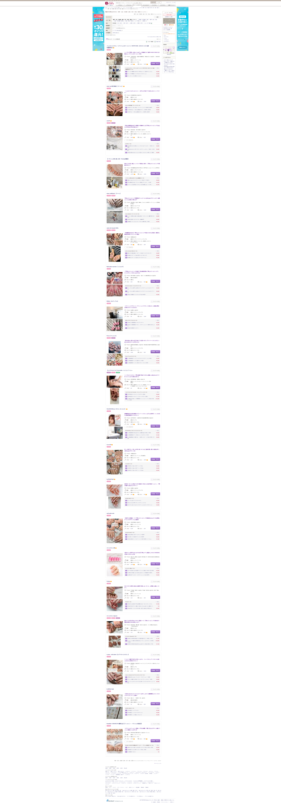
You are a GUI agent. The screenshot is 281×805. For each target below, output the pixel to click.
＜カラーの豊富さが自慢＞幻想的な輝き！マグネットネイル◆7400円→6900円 (140, 217)
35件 (145, 281)
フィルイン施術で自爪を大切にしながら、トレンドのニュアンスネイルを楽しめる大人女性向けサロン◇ (141, 660)
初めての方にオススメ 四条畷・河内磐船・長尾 (115, 791)
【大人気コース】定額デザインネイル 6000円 (135, 536)
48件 (131, 244)
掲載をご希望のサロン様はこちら (167, 800)
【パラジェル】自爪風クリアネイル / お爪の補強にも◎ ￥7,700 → (139, 184)
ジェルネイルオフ (113, 772)
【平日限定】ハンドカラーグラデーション (135, 712)
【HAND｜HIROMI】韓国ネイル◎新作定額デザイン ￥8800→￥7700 (140, 638)
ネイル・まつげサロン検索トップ (116, 7)
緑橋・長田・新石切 (129, 20)
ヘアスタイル (128, 5)
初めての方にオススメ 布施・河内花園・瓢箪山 (147, 791)
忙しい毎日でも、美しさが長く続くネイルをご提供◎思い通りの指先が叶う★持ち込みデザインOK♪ (141, 450)
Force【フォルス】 (112, 335)
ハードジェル (133, 771)
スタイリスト (166, 36)
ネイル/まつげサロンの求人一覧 (154, 36)
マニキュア (157, 772)
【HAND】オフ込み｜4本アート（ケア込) (135, 465)
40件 (131, 494)
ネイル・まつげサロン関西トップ (128, 7)
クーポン (165, 38)
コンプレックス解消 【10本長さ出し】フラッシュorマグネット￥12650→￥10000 (140, 641)
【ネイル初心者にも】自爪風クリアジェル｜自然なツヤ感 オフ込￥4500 (140, 570)
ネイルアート (137, 773)
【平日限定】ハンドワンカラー (133, 710)
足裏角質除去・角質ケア (120, 774)
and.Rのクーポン (128, 143)
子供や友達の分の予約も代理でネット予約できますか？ (169, 67)
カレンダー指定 (147, 23)
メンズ (158, 2)
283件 (132, 137)
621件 (132, 528)
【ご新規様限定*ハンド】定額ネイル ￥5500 (135, 360)
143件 (145, 101)
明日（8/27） (126, 23)
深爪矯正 (150, 773)
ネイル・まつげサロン (137, 5)
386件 (132, 210)
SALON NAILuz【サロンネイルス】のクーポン (133, 430)
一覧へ (158, 68)
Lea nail (109, 444)
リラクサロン (154, 5)
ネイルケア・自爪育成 (144, 773)
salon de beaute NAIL (113, 228)
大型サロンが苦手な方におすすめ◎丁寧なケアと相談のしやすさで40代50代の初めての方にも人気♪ (142, 553)
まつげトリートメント (137, 783)
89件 (145, 738)
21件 (131, 597)
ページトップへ (158, 763)
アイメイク (107, 784)
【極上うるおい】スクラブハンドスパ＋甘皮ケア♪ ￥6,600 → (138, 180)
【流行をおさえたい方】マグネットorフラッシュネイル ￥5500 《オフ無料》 (140, 150)
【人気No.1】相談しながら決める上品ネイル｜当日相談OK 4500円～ (140, 572)
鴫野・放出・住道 (153, 19)
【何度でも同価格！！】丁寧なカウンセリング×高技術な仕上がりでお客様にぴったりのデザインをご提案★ (142, 519)
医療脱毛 (146, 787)
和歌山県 (125, 768)
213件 (145, 64)
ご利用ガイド (172, 802)
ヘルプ (174, 2)
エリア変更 (137, 20)
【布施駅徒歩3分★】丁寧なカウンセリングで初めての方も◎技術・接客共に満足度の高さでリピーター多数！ (142, 233)
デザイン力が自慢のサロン (149, 796)
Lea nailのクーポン (128, 463)
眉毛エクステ (151, 783)
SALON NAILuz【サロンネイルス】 (116, 409)
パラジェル (156, 771)
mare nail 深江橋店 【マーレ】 (115, 86)
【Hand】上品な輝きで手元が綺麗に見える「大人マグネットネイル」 (140, 603)
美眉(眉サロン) (144, 783)
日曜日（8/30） (140, 23)
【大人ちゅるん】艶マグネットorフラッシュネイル (136, 502)
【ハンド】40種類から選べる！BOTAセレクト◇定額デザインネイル (139, 71)
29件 (145, 704)
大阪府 (114, 768)
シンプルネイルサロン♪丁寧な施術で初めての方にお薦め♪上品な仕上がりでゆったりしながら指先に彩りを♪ (141, 376)
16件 (145, 528)
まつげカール (130, 783)
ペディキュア (107, 773)
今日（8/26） (119, 23)
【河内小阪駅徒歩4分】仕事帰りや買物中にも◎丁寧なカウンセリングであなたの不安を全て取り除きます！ (142, 126)
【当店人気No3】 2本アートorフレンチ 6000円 (135, 534)
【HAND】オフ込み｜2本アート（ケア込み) (135, 470)
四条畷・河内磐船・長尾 (143, 19)
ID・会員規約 (153, 802)
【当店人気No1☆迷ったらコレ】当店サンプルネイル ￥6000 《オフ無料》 (140, 152)
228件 (132, 64)
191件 (145, 671)
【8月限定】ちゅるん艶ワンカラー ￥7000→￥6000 (136, 749)
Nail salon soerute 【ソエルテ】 (115, 266)
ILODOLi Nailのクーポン (129, 708)
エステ (126, 787)
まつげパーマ (124, 783)
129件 (145, 210)
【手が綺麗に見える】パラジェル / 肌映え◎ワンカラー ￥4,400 (139, 182)
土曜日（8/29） (133, 23)
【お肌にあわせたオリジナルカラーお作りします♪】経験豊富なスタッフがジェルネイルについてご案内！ (142, 694)
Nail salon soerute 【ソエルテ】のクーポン (133, 285)
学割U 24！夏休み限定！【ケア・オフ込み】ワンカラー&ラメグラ (139, 253)
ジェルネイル (127, 771)
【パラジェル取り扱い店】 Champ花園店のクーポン (134, 178)
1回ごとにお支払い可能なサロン (110, 796)
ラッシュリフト (107, 783)
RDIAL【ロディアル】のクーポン (131, 320)
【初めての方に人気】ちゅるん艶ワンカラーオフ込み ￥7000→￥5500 (140, 747)
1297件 (132, 174)
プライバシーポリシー (165, 802)
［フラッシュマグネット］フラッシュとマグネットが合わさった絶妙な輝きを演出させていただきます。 (141, 306)
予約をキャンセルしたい (168, 69)
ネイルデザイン (166, 41)
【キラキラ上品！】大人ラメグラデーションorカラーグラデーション (139, 504)
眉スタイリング (157, 783)
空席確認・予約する (155, 63)
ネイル (110, 787)
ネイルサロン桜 (111, 548)
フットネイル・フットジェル (116, 773)
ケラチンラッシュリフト (116, 783)
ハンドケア (155, 773)
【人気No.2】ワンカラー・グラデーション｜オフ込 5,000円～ (138, 574)
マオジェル (107, 772)
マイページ (169, 2)
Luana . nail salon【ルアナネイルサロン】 (118, 654)
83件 (145, 424)
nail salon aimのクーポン (130, 532)
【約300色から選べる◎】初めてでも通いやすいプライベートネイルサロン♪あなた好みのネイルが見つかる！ (141, 341)
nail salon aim (110, 513)
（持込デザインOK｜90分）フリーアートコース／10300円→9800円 (139, 107)
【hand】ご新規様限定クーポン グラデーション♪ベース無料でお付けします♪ (141, 325)
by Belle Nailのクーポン (129, 498)
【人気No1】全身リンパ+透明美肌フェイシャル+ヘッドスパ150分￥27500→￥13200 (140, 399)
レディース (153, 2)
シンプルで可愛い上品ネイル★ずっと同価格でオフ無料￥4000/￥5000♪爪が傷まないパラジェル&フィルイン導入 (142, 53)
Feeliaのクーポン (128, 601)
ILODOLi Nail (110, 689)
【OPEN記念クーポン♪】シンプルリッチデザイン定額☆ (137, 396)
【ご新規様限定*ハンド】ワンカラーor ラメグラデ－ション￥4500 (139, 358)
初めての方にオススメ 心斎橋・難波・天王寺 (129, 790)
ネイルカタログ (146, 5)
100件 (145, 174)
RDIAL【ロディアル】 (112, 301)
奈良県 (121, 768)
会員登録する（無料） (169, 16)
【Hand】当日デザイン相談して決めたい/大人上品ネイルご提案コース (140, 606)
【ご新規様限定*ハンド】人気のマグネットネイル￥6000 (137, 362)
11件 (131, 459)
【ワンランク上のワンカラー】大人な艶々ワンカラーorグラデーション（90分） (140, 682)
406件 (132, 101)
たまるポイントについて (168, 27)
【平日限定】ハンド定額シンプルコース (134, 714)
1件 (131, 704)
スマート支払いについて (168, 60)
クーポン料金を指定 (117, 30)
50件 (131, 281)
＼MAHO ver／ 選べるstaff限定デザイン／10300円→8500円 (138, 111)
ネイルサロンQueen (112, 616)
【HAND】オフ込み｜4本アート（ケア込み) (135, 468)
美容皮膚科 (137, 787)
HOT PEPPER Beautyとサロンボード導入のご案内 (150, 800)
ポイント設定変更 (167, 29)
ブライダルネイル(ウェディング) (127, 773)
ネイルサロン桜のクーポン (130, 568)
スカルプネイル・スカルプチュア (141, 772)
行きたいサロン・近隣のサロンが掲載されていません (169, 62)
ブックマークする (156, 46)
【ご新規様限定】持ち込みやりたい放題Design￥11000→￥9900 (139, 432)
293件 (132, 424)
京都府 (110, 768)
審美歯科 (142, 787)
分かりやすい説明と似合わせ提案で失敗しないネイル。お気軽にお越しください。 (141, 586)
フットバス (112, 774)
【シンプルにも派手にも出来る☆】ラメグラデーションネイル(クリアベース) (140, 289)
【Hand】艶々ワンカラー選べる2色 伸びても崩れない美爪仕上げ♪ (139, 608)
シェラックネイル (151, 772)
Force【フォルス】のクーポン (130, 356)
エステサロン (163, 5)
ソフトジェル (139, 771)
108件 (132, 352)
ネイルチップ (132, 772)
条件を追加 (115, 32)
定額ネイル (107, 771)
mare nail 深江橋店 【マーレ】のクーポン (132, 105)
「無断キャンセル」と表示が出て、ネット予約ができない (169, 71)
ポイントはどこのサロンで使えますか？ (169, 64)
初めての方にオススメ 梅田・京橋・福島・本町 (113, 790)
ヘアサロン (120, 5)
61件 (145, 388)
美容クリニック (171, 5)
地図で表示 (158, 41)
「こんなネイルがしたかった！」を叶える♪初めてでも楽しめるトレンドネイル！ (142, 91)
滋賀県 (106, 768)
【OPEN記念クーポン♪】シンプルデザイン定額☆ (136, 394)
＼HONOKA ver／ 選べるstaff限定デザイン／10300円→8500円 (139, 109)
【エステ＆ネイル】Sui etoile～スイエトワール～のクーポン (136, 392)
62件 (145, 137)
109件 (145, 316)
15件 (145, 244)
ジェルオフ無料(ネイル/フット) (123, 772)
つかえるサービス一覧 (168, 28)
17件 (131, 632)
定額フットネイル (113, 771)
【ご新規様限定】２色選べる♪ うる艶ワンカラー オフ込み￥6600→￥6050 (140, 438)
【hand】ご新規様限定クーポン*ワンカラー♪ (135, 322)
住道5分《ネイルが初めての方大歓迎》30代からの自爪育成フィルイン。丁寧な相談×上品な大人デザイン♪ (142, 484)
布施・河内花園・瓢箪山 (119, 20)
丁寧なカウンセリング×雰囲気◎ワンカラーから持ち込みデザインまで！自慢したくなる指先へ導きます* (142, 199)
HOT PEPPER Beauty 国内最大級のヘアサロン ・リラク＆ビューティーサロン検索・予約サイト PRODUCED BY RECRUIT (110, 4)
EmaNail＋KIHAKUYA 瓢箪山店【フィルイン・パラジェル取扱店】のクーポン (139, 745)
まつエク (114, 787)
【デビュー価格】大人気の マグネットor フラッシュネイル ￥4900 (139, 679)
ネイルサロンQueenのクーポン (131, 636)
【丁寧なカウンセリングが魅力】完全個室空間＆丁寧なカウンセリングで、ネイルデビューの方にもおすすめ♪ (141, 272)
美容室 (106, 787)
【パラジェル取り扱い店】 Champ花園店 (117, 159)
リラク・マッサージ (120, 787)
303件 (132, 738)
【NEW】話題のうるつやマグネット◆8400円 (135, 219)
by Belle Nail (110, 479)
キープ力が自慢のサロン (131, 796)
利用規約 (158, 802)
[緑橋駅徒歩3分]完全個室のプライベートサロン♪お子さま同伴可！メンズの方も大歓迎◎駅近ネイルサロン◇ (142, 414)
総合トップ (107, 7)
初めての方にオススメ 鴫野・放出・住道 (131, 791)
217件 (132, 671)
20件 (145, 632)
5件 (131, 316)
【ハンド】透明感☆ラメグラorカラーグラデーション (137, 73)
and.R (108, 120)
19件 (145, 597)
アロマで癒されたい (140, 796)
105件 (132, 564)
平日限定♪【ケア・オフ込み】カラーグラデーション (136, 257)
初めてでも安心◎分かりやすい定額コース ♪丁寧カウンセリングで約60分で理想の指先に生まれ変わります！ (141, 621)
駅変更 (144, 20)
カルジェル (151, 771)
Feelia (108, 581)
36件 (145, 352)
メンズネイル (127, 774)
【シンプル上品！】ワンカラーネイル (134, 500)
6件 (131, 388)
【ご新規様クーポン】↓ (131, 751)
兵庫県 (118, 768)
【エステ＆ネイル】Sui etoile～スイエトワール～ (120, 370)
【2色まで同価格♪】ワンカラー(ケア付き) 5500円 (136, 294)
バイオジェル (145, 771)
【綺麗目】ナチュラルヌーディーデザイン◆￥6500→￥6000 (138, 221)
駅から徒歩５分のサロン (122, 796)
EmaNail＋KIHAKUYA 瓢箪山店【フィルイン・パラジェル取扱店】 (124, 723)
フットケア (107, 774)
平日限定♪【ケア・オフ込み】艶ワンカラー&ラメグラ (137, 255)
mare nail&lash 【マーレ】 (114, 193)
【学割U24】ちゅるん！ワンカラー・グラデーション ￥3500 (138, 677)
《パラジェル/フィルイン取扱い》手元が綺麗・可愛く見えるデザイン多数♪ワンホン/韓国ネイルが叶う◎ (142, 729)
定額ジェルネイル (121, 771)
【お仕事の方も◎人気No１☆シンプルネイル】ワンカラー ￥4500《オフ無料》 (140, 146)
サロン (165, 35)
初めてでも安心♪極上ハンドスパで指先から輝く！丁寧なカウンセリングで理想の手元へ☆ (142, 164)
